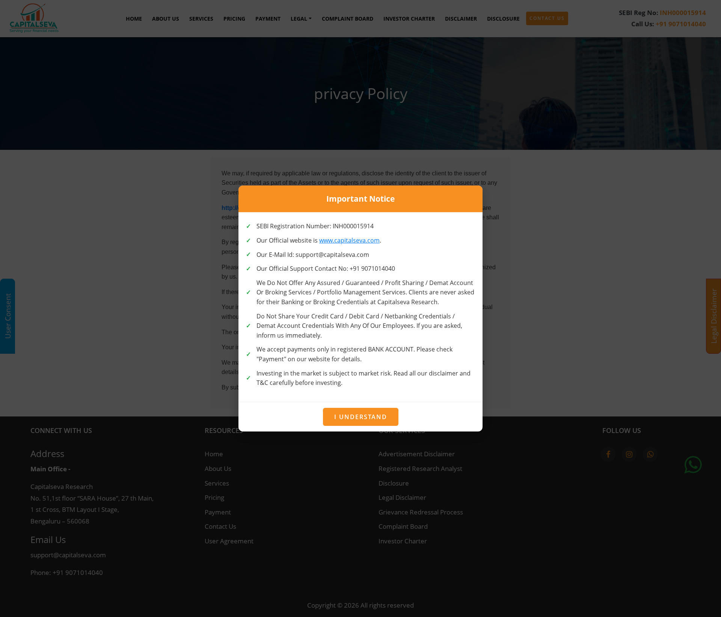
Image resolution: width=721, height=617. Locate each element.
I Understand (360, 417)
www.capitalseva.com (349, 240)
